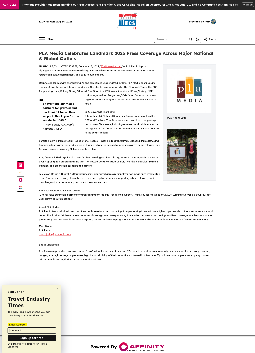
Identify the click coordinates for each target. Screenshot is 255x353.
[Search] (190, 39)
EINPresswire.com (111, 66)
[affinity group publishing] (20, 180)
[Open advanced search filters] (197, 39)
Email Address (17, 324)
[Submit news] (20, 165)
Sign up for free (32, 338)
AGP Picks (9, 4)
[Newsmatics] (20, 187)
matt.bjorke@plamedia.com (55, 234)
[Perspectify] (20, 172)
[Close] (57, 288)
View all (247, 4)
